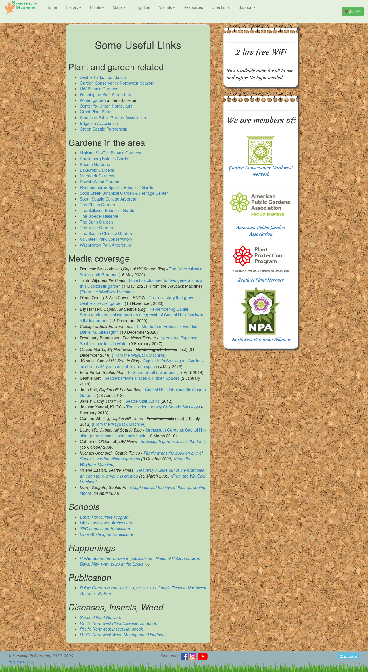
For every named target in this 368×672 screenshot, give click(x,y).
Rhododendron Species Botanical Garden (118, 187)
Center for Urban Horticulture (106, 106)
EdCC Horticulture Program (105, 517)
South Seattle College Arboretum (110, 199)
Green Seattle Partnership (103, 129)
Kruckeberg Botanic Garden (105, 158)
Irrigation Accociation (99, 123)
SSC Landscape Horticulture (105, 528)
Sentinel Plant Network (100, 617)
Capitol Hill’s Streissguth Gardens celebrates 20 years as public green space (142, 363)
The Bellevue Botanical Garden (108, 210)
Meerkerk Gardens (97, 176)
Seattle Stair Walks (142, 401)
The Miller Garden (96, 227)
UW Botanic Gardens (99, 88)
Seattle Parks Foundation (103, 77)
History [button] (72, 7)
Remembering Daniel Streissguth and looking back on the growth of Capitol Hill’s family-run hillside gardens (143, 314)
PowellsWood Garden (99, 181)
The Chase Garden (97, 204)
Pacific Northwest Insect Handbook (111, 629)
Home (51, 7)
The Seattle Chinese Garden (106, 233)
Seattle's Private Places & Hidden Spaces (141, 378)
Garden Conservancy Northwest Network (117, 83)
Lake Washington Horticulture (106, 534)
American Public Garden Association (113, 117)
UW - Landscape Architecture (106, 523)
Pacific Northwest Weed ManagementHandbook (123, 634)
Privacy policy (21, 661)
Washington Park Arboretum (105, 94)
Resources (193, 7)
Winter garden (93, 100)
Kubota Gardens (95, 164)
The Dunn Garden (96, 222)
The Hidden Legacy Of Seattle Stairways (163, 407)
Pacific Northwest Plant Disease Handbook (118, 623)
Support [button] (245, 7)
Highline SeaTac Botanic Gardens (110, 153)
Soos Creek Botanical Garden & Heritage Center (124, 193)
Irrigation (142, 7)
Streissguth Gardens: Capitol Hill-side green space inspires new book (143, 432)
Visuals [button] (165, 7)
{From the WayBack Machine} (107, 292)
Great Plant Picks (95, 111)
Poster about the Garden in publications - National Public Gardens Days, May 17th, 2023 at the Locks (140, 561)
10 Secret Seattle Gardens (151, 372)
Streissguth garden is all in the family (174, 441)
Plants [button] (95, 7)
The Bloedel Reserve (99, 216)
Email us (350, 656)
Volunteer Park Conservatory (106, 239)
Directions (221, 7)
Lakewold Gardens (97, 170)
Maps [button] (118, 7)
